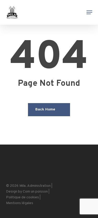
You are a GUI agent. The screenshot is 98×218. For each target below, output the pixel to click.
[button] (89, 12)
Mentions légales (19, 203)
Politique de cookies (22, 197)
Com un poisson (35, 191)
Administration (39, 186)
